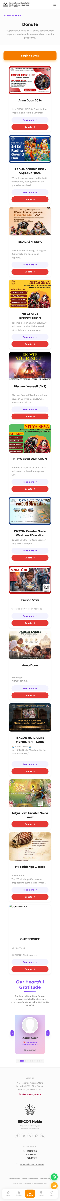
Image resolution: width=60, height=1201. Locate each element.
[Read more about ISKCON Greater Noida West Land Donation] (30, 511)
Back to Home (14, 15)
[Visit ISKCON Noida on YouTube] (42, 1135)
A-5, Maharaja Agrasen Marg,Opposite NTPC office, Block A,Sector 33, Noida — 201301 (30, 1086)
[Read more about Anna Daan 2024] (30, 80)
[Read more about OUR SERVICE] (30, 919)
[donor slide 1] (18, 1061)
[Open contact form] (54, 1185)
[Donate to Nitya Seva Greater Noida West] (30, 793)
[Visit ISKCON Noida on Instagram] (23, 1135)
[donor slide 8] (37, 1061)
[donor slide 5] (30, 1061)
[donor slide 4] (28, 1061)
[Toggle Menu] (55, 5)
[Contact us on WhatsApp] (54, 1176)
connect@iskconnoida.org (32, 1164)
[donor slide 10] (42, 1061)
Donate (28, 127)
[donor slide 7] (35, 1061)
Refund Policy (45, 1179)
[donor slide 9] (39, 1061)
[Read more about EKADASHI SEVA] (30, 221)
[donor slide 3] (25, 1061)
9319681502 (32, 1154)
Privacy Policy (14, 1179)
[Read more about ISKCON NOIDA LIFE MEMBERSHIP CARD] (30, 717)
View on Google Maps (31, 1094)
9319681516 (32, 1158)
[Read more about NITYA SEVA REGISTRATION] (30, 294)
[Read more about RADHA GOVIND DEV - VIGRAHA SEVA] (30, 149)
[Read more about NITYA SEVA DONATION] (30, 438)
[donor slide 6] (32, 1061)
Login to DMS (30, 55)
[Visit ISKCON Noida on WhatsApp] (36, 1135)
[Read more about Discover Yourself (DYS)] (30, 366)
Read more (28, 120)
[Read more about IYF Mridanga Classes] (30, 846)
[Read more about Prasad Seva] (30, 580)
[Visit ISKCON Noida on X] (30, 1135)
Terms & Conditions (30, 1179)
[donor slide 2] (22, 1061)
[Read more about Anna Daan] (30, 645)
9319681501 (32, 1151)
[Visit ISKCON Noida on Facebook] (17, 1135)
